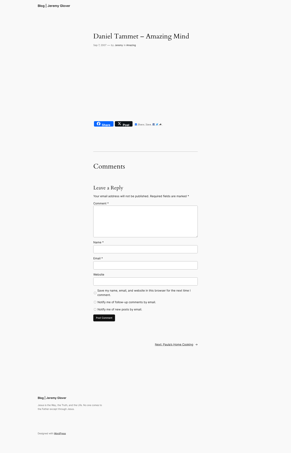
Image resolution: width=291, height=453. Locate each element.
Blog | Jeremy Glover (54, 6)
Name (98, 242)
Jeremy (119, 45)
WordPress (60, 433)
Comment (101, 203)
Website (98, 274)
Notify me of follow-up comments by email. (127, 302)
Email (98, 258)
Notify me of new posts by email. (120, 309)
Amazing (131, 45)
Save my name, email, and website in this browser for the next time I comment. (143, 293)
